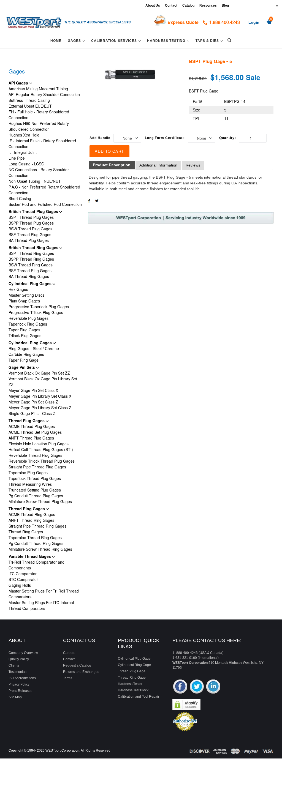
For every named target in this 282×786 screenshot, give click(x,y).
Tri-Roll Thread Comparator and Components (36, 565)
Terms (67, 678)
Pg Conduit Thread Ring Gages (36, 543)
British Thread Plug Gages (34, 211)
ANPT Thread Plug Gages (31, 438)
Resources (208, 5)
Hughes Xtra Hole (24, 135)
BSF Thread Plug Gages (30, 234)
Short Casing (20, 198)
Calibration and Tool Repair (138, 696)
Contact (171, 5)
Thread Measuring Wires (30, 484)
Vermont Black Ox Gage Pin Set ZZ (39, 373)
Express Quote (183, 22)
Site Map (15, 697)
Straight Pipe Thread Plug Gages (37, 467)
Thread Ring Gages (27, 508)
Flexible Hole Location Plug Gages (39, 443)
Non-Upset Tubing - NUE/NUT (35, 181)
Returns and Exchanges (81, 672)
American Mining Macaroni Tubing (38, 88)
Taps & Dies (210, 41)
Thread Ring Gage (132, 677)
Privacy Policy (19, 684)
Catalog (188, 5)
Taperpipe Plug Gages (28, 472)
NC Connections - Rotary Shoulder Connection (39, 172)
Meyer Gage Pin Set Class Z (33, 402)
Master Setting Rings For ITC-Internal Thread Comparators (41, 605)
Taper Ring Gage (24, 360)
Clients (14, 665)
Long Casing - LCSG (26, 164)
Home (55, 41)
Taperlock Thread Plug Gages (35, 478)
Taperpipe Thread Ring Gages (35, 537)
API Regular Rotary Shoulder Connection (44, 94)
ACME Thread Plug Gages (32, 426)
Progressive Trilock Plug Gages (36, 312)
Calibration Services (117, 41)
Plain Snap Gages (24, 301)
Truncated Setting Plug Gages (35, 490)
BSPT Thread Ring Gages (31, 253)
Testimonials (18, 672)
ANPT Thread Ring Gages (31, 520)
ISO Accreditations (22, 678)
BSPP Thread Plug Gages (31, 223)
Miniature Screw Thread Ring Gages (40, 549)
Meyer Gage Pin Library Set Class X (40, 396)
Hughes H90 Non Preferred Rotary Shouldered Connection (39, 126)
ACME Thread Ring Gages (32, 514)
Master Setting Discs (26, 295)
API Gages (19, 83)
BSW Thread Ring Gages (31, 265)
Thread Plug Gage (131, 671)
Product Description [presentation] (112, 165)
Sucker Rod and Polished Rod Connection (45, 204)
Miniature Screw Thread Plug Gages (40, 501)
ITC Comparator (23, 573)
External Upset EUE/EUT (30, 106)
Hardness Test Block (133, 690)
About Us (152, 5)
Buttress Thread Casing (29, 100)
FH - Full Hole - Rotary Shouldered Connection (39, 114)
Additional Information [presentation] (158, 165)
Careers (69, 653)
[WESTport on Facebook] (180, 687)
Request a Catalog (77, 665)
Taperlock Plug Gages (28, 324)
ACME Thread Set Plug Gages (35, 432)
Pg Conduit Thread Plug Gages (36, 495)
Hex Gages (18, 289)
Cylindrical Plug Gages (31, 283)
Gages (77, 41)
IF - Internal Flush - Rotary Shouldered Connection (42, 143)
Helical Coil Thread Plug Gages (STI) (41, 449)
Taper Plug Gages (24, 329)
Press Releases (20, 691)
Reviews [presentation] (193, 165)
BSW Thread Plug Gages (30, 228)
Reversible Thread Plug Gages (35, 455)
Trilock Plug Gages (25, 335)
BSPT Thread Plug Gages (31, 217)
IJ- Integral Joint (23, 152)
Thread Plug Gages (27, 420)
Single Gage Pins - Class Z (32, 413)
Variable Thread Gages (30, 556)
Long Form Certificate (165, 138)
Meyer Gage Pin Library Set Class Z (40, 407)
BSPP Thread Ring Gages (31, 259)
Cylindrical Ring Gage (134, 665)
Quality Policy (19, 659)
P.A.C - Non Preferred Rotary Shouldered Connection (44, 189)
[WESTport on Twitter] (197, 687)
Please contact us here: (207, 640)
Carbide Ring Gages (26, 354)
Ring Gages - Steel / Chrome (34, 348)
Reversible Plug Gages (28, 318)
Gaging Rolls (20, 585)
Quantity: (227, 138)
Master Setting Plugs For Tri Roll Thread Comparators (44, 593)
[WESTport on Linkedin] (213, 687)
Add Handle (100, 138)
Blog (225, 5)
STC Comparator (23, 579)
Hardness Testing (169, 41)
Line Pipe (17, 158)
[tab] (112, 165)
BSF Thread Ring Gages (30, 270)
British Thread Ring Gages (34, 247)
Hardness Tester (130, 684)
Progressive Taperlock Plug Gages (39, 306)
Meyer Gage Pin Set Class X (33, 390)
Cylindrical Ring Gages (31, 342)
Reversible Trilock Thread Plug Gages (42, 461)
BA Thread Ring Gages (29, 276)
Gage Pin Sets (22, 367)
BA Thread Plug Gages (29, 240)
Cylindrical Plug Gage (134, 659)
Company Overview (23, 653)
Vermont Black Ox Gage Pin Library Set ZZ (43, 381)
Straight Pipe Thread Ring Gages (37, 526)
